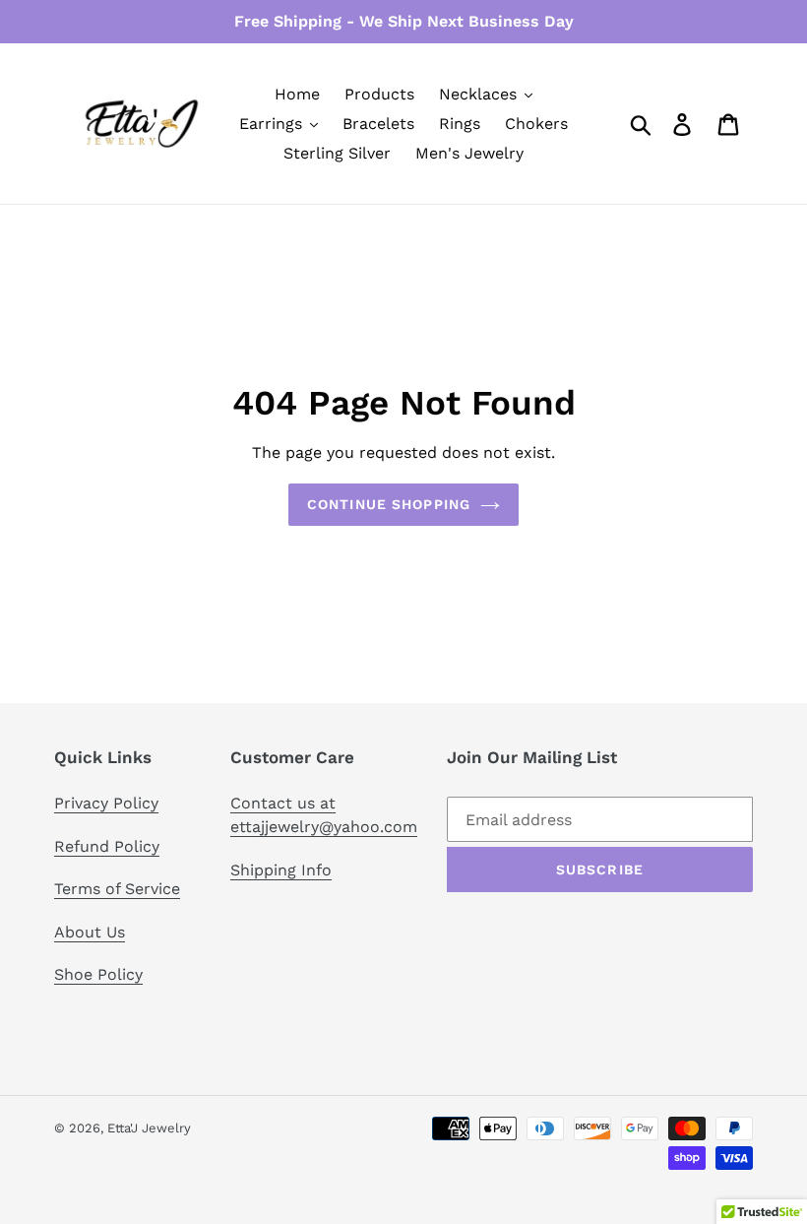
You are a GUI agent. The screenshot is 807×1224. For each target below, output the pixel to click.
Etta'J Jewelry (149, 1128)
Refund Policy (106, 846)
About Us (89, 932)
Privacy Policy (106, 803)
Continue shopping (388, 504)
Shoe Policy (98, 974)
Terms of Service (117, 888)
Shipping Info (281, 870)
